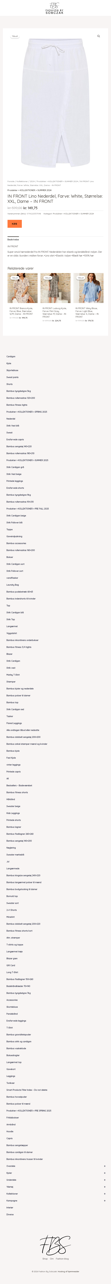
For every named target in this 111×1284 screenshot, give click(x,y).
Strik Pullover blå (14, 522)
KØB (14, 223)
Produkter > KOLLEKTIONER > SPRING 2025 (27, 412)
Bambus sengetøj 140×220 (19, 446)
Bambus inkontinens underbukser (22, 640)
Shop (45, 1258)
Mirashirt (11, 917)
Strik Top (11, 619)
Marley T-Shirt (13, 674)
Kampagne (56, 1200)
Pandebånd (12, 1014)
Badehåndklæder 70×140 (18, 986)
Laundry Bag (13, 585)
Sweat (9, 432)
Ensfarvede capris (15, 439)
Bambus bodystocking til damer (22, 889)
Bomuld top (12, 896)
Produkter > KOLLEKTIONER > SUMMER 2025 (27, 460)
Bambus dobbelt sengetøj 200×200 (23, 737)
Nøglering (11, 847)
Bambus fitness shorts (17, 792)
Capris (10, 1138)
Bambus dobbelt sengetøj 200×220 (23, 924)
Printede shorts (14, 820)
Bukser (10, 557)
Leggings (11, 1076)
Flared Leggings (14, 723)
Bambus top (12, 702)
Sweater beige (13, 806)
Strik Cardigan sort (15, 564)
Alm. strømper (13, 937)
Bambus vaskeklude (16, 1048)
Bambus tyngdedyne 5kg (19, 391)
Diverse (10, 1214)
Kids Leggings (13, 813)
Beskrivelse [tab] (13, 239)
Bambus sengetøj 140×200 (19, 841)
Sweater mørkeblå (15, 854)
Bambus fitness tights (17, 405)
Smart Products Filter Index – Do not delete (27, 1090)
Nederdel (11, 418)
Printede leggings (15, 481)
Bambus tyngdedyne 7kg (19, 993)
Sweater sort (13, 903)
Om (52, 1258)
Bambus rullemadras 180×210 (20, 453)
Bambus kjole (13, 751)
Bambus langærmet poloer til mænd (24, 882)
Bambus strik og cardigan (19, 1041)
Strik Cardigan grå (15, 467)
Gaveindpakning (14, 536)
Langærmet (12, 626)
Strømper (11, 681)
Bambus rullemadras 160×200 (21, 550)
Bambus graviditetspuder (19, 1034)
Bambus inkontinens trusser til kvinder (25, 1159)
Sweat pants (12, 377)
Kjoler (56, 1173)
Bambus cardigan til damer (20, 1152)
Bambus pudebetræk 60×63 (20, 591)
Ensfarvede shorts (15, 488)
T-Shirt (10, 1027)
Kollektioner (56, 1193)
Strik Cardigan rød (15, 709)
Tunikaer (11, 1083)
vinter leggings (14, 764)
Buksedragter (13, 1055)
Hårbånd (11, 799)
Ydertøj (56, 1187)
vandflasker (12, 578)
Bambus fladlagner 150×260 (20, 979)
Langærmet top (14, 1062)
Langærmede (13, 868)
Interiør (10, 1207)
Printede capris (14, 771)
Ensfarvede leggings (16, 1020)
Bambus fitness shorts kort (19, 931)
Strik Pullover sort (15, 571)
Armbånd (11, 1124)
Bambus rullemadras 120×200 (21, 398)
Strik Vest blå (13, 425)
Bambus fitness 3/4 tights (19, 647)
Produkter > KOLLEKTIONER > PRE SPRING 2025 (29, 1110)
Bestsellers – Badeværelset (19, 785)
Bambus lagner (14, 827)
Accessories (12, 1000)
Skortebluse (12, 1007)
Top (8, 605)
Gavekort (11, 1069)
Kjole (9, 363)
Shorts (10, 384)
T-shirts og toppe (15, 944)
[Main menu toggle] (8, 8)
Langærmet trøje (15, 951)
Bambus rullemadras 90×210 (20, 502)
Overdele (56, 1166)
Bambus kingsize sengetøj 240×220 (23, 875)
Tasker (10, 716)
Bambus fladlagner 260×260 (20, 834)
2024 (32, 181)
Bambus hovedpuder (17, 1097)
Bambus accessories (16, 543)
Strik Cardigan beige (16, 515)
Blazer (9, 654)
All (8, 778)
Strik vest (11, 668)
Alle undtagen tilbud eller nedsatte (23, 730)
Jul (8, 861)
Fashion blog (62, 1258)
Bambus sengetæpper (17, 1145)
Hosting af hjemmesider (68, 1271)
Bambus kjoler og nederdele (20, 688)
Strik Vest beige (14, 474)
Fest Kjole (11, 758)
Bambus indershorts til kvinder (21, 598)
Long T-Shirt (12, 972)
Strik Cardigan (13, 661)
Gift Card (11, 965)
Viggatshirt (12, 633)
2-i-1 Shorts (12, 910)
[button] (98, 36)
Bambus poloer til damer (18, 695)
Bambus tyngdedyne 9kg (19, 495)
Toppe (10, 529)
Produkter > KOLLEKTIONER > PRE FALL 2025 (28, 508)
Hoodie (10, 1131)
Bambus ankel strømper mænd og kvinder (27, 744)
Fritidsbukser (13, 1117)
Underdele (56, 1180)
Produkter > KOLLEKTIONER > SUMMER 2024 (57, 181)
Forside (11, 181)
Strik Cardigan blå (15, 612)
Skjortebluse (12, 370)
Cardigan (11, 356)
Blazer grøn (12, 958)
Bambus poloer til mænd (18, 1104)
